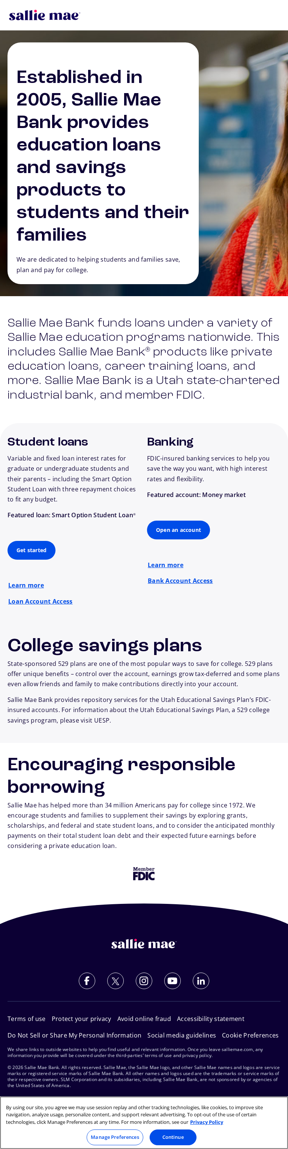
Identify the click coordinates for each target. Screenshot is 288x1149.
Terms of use (27, 1019)
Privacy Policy (206, 1122)
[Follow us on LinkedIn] (201, 981)
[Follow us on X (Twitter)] (115, 981)
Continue (173, 1137)
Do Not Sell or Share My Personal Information (74, 1035)
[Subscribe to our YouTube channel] (172, 981)
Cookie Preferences (250, 1035)
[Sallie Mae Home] (45, 15)
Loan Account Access (40, 601)
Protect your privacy (81, 1019)
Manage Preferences (115, 1137)
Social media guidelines (181, 1035)
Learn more (26, 585)
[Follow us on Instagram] (144, 981)
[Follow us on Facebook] (87, 981)
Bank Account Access (180, 581)
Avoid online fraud (144, 1019)
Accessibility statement (210, 1019)
